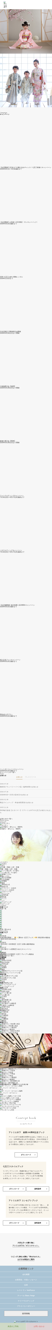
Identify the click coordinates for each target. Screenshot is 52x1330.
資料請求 (37, 1189)
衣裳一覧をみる (5, 929)
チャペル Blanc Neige (26, 1295)
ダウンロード (26, 1155)
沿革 (26, 1285)
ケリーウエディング (26, 1301)
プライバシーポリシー (26, 1306)
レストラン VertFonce (26, 1290)
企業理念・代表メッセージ (26, 1280)
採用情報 (26, 1313)
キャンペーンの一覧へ (8, 772)
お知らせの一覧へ (6, 819)
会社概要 (26, 1274)
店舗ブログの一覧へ (7, 956)
